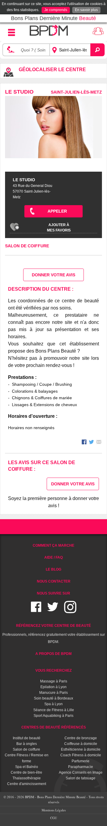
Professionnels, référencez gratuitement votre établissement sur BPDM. (53, 634)
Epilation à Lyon (53, 687)
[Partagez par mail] (99, 442)
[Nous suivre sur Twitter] (53, 610)
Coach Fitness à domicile (80, 755)
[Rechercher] (97, 50)
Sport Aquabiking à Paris (53, 716)
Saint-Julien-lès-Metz (76, 92)
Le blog (53, 569)
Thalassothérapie (26, 778)
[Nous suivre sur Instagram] (70, 610)
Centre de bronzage (80, 738)
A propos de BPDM (53, 654)
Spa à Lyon (53, 704)
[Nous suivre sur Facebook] (36, 610)
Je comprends (55, 10)
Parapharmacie (80, 767)
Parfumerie (80, 761)
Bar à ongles (26, 744)
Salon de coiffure (27, 245)
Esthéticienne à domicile (80, 749)
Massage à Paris (53, 681)
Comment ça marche (53, 545)
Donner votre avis (53, 274)
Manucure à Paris (53, 693)
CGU (53, 818)
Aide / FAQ (53, 557)
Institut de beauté (26, 738)
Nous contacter (53, 581)
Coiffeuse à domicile (80, 744)
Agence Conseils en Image (81, 772)
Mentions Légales (54, 810)
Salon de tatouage (80, 778)
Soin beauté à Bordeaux (53, 698)
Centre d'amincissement (26, 784)
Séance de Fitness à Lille (53, 710)
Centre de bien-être (26, 772)
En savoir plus (86, 10)
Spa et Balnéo (26, 767)
